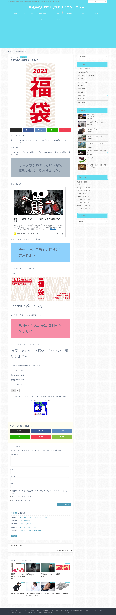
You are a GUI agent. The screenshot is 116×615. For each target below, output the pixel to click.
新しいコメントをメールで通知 (22, 496)
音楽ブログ (15, 19)
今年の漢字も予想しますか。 (28, 520)
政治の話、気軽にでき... (84, 190)
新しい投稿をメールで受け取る (22, 500)
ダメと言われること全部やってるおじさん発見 (96, 167)
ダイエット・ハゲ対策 (29, 13)
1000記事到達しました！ (63, 550)
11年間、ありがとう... (83, 196)
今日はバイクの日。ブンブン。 (28, 527)
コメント (14, 454)
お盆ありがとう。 (92, 159)
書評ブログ (69, 13)
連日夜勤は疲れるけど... (84, 202)
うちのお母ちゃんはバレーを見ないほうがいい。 (34, 517)
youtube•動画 (56, 13)
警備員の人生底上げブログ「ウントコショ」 (58, 7)
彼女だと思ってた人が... (84, 208)
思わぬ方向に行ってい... (84, 193)
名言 (83, 13)
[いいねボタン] (13, 390)
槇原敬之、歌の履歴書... (84, 205)
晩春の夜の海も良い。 (83, 182)
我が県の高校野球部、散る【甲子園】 (96, 152)
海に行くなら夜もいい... (84, 185)
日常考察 (15, 13)
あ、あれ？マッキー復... (84, 199)
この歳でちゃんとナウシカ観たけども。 (31, 530)
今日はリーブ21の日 (25, 524)
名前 (11, 469)
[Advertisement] (58, 35)
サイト (12, 483)
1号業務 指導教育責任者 (56, 19)
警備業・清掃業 (42, 13)
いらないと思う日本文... (84, 188)
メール (12, 476)
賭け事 (96, 13)
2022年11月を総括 (16, 546)
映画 (42, 19)
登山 (29, 19)
